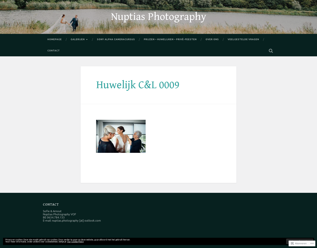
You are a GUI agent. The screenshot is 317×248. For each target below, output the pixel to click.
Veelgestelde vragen (243, 39)
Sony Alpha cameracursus (116, 39)
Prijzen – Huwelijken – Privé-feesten (170, 39)
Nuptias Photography (158, 17)
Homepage (54, 39)
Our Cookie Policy (75, 242)
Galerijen (78, 39)
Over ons (212, 39)
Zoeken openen (270, 50)
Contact (53, 50)
